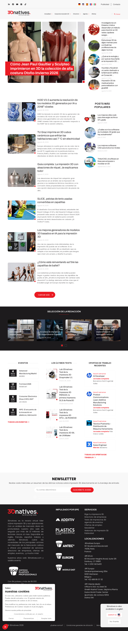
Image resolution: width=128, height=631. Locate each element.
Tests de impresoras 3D (95, 519)
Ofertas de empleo (93, 525)
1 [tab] (62, 345)
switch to (112, 615)
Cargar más (44, 295)
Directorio (76, 14)
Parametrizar (29, 618)
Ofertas (94, 14)
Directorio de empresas (95, 517)
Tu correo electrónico (46, 490)
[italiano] (95, 4)
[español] (87, 4)
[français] (91, 4)
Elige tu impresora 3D (94, 514)
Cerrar (11, 618)
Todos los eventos (17, 422)
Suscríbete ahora (82, 490)
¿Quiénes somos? (56, 625)
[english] (83, 4)
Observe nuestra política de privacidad (18, 610)
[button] (5, 627)
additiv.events (14, 560)
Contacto (116, 4)
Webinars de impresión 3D (96, 530)
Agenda (85, 14)
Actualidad (47, 14)
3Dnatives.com (35, 558)
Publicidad (105, 4)
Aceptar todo (46, 618)
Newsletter (89, 528)
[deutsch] (79, 4)
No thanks (114, 621)
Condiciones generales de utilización (79, 625)
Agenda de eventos (93, 522)
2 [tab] (66, 345)
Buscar (118, 14)
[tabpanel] (20, 330)
